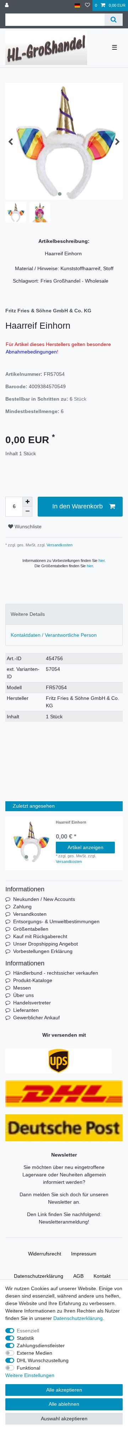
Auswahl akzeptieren (64, 1418)
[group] (30, 841)
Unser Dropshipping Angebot (45, 944)
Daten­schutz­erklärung (38, 1276)
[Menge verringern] (27, 512)
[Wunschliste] (87, 5)
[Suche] (114, 19)
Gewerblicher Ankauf (36, 1017)
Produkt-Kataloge (32, 980)
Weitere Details (28, 614)
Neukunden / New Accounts (44, 899)
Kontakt (102, 1276)
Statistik (25, 1338)
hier (101, 560)
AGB (78, 1276)
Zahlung (22, 906)
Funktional (28, 1368)
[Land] (77, 5)
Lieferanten (26, 1010)
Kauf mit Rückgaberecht (40, 936)
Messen (22, 988)
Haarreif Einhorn (71, 822)
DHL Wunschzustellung (43, 1360)
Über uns (23, 995)
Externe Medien (34, 1353)
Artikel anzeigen (85, 847)
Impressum (83, 1254)
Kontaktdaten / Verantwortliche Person (54, 635)
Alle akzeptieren (64, 1390)
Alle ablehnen (64, 1404)
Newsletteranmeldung (63, 1222)
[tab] (64, 614)
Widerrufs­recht (44, 1254)
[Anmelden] (7, 5)
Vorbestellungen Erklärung (43, 951)
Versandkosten (59, 545)
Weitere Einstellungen (29, 1375)
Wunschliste (27, 526)
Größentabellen (30, 929)
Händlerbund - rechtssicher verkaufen (55, 973)
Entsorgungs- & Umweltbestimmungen (56, 921)
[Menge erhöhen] (27, 502)
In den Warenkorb (77, 506)
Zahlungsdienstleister (41, 1345)
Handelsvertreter (32, 1002)
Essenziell (28, 1330)
